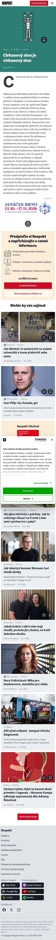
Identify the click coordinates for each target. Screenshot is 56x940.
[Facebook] (4, 912)
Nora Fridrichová (10, 689)
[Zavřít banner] (52, 440)
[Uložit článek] (44, 40)
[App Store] (10, 885)
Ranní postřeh (12, 399)
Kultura (6, 785)
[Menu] (52, 3)
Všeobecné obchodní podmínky (15, 864)
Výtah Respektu (21, 510)
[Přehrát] (44, 337)
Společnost (8, 564)
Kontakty (5, 840)
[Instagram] (19, 912)
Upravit (26, 498)
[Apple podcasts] (33, 885)
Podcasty (10, 510)
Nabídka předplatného (11, 850)
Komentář (10, 345)
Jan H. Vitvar (8, 805)
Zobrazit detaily (41, 483)
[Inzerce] (28, 207)
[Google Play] (10, 891)
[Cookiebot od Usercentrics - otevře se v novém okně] (35, 439)
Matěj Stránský (9, 747)
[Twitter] (11, 912)
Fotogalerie (8, 727)
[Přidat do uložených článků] (50, 337)
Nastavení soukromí (10, 874)
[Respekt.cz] (7, 3)
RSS (3, 860)
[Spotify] (33, 897)
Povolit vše (28, 491)
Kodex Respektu (8, 845)
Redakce (5, 836)
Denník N (17, 361)
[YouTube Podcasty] (33, 891)
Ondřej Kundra (9, 585)
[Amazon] (10, 897)
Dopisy (5, 50)
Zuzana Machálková (11, 526)
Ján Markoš (8, 361)
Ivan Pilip (7, 415)
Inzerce (4, 855)
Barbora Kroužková (11, 639)
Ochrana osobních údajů (12, 869)
